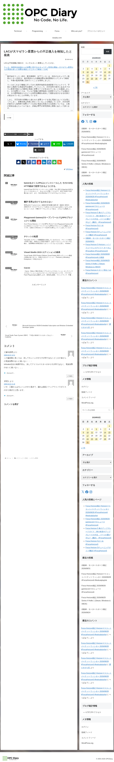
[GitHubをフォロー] (49, 162)
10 (88, 72)
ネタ (31, 134)
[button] (39, 150)
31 (88, 82)
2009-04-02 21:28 (9, 384)
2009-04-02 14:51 (9, 355)
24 (88, 79)
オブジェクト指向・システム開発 (16, 134)
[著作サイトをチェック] (18, 162)
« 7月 (95, 87)
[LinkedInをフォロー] (44, 162)
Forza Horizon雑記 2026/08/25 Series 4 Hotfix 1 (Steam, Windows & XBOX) (96, 164)
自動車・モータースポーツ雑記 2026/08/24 (93, 174)
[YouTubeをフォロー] (39, 162)
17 (88, 75)
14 (105, 72)
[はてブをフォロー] (34, 162)
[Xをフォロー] (23, 162)
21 (105, 75)
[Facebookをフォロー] (28, 162)
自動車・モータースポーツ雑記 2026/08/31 (93, 130)
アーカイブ (85, 93)
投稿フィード (86, 392)
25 (92, 79)
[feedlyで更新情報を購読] (54, 162)
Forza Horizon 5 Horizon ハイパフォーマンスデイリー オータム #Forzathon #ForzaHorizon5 (98, 248)
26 (96, 79)
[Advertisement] (39, 301)
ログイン (85, 387)
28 (105, 79)
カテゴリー (85, 103)
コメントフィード (88, 397)
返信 (70, 376)
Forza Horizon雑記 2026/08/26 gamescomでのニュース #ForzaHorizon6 (93, 152)
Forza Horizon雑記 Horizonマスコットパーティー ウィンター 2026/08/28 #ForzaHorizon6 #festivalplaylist (96, 140)
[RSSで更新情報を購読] (59, 162)
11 (92, 72)
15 (109, 72)
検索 (83, 47)
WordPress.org (87, 403)
